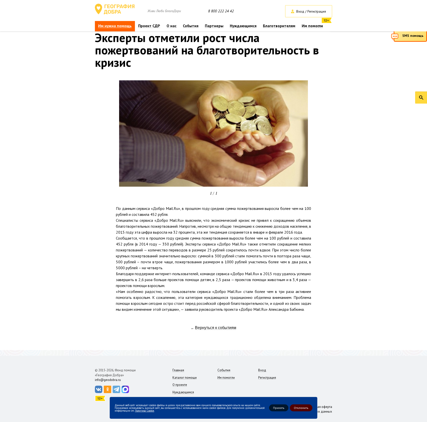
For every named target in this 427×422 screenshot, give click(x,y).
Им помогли (312, 26)
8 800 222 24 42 (221, 11)
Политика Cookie (144, 410)
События (190, 26)
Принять (278, 408)
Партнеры (214, 26)
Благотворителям (279, 26)
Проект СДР (149, 26)
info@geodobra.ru (108, 380)
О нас (171, 26)
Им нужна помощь (115, 26)
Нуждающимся (243, 26)
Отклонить (301, 408)
